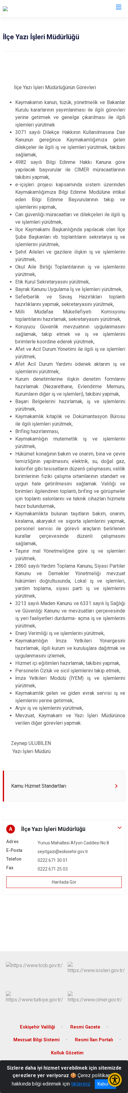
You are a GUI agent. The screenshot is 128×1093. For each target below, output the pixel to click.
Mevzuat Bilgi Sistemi (36, 1040)
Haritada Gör (64, 882)
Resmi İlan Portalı (94, 1040)
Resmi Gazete (85, 1027)
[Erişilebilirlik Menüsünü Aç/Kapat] (115, 1080)
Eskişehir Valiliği (37, 1027)
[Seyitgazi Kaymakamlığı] (29, 8)
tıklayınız (80, 1084)
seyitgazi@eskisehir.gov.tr (63, 851)
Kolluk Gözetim (67, 1053)
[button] (64, 829)
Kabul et (105, 1083)
